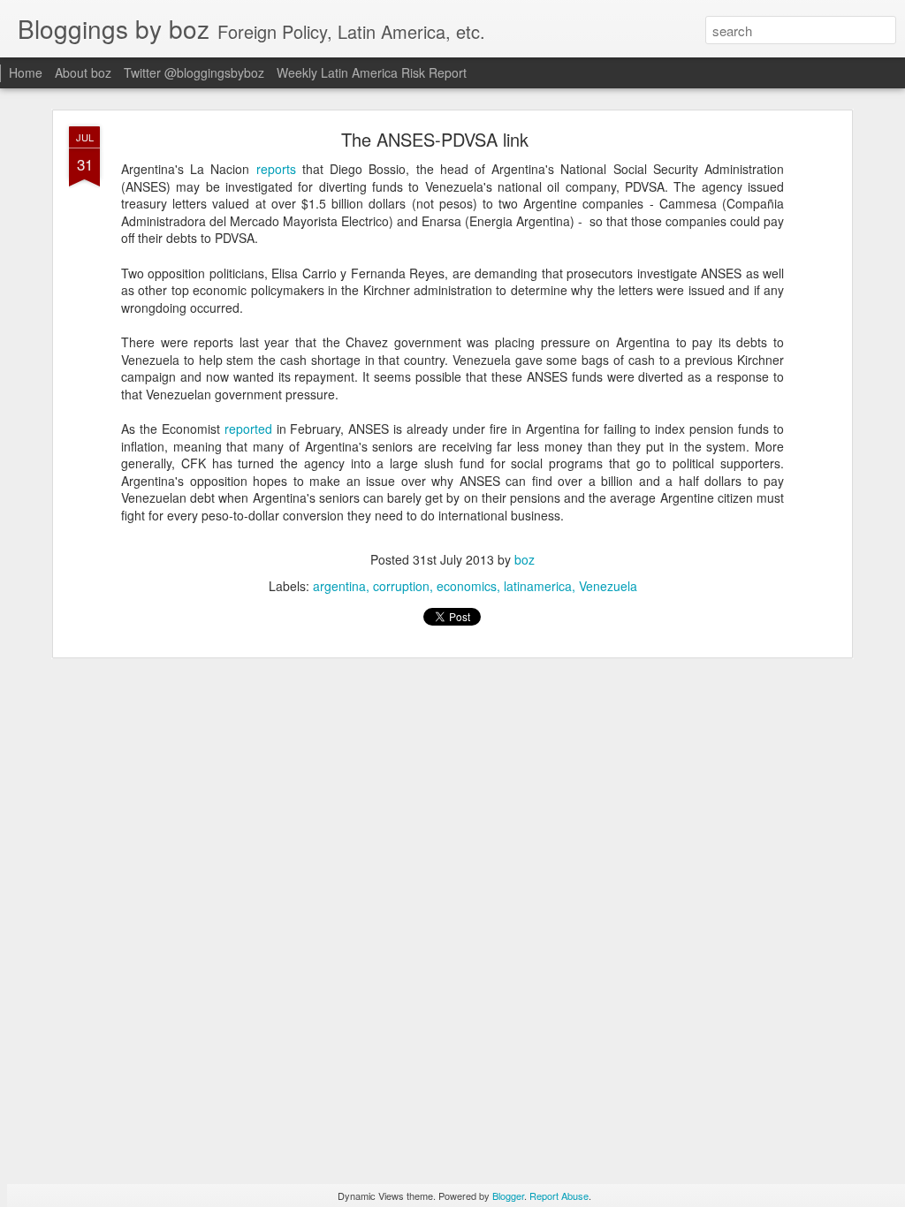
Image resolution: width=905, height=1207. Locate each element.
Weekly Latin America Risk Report (372, 72)
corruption (401, 586)
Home (25, 72)
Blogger (508, 1195)
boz (524, 559)
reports (276, 169)
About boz (83, 72)
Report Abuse (559, 1195)
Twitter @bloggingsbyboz (194, 72)
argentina (339, 586)
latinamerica (538, 586)
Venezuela (608, 586)
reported (248, 428)
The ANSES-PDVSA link (435, 139)
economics (467, 586)
